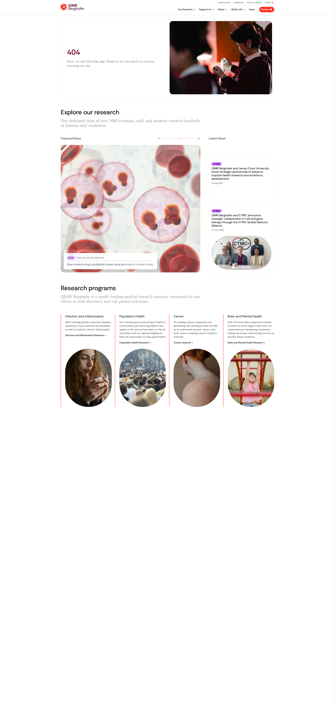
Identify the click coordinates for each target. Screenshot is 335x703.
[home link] (72, 7)
